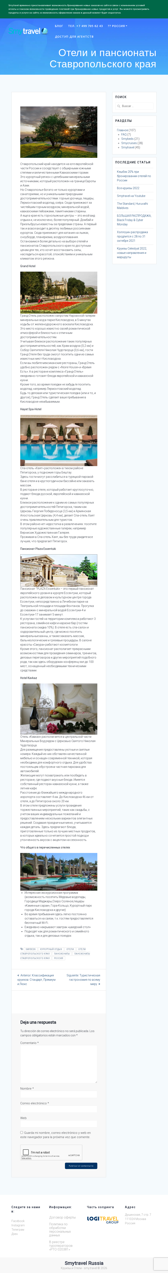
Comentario (29, 1043)
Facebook (18, 1221)
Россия (58, 958)
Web (23, 1118)
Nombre (27, 1088)
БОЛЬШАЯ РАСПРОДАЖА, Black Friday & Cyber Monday (134, 220)
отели (70, 949)
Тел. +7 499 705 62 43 (85, 26)
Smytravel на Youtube (131, 196)
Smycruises (129, 143)
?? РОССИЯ (116, 26)
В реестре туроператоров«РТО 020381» (61, 1245)
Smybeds (31, 949)
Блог (59, 26)
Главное (122, 130)
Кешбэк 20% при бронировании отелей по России (134, 176)
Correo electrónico (34, 1103)
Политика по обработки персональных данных (60, 1229)
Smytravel (127, 147)
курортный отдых (51, 949)
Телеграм (17, 1229)
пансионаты (62, 954)
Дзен (14, 1234)
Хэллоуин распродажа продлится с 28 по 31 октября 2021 (132, 236)
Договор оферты (62, 1217)
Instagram (18, 1225)
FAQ (124, 134)
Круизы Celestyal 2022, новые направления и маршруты (132, 253)
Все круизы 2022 (128, 188)
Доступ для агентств (74, 36)
